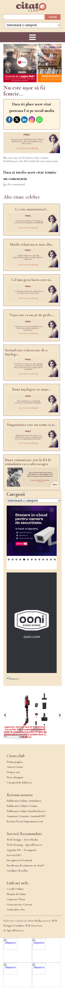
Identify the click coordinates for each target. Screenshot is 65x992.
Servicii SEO (14, 855)
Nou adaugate (15, 777)
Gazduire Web (22, 925)
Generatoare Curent (19, 904)
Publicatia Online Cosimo (22, 806)
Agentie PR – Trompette (22, 850)
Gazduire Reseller (17, 870)
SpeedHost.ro (15, 930)
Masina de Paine (16, 894)
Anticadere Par (16, 909)
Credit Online (15, 889)
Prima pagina (14, 762)
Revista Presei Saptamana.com (25, 821)
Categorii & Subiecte (19, 782)
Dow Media (35, 920)
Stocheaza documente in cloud (25, 865)
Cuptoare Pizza (16, 899)
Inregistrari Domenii (19, 860)
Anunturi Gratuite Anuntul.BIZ (26, 816)
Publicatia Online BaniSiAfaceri (26, 811)
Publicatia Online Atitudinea (24, 801)
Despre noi (13, 772)
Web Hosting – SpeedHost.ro (24, 845)
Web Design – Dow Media (22, 839)
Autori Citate (15, 767)
